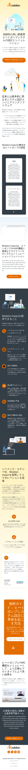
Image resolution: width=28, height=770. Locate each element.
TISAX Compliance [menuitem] (14, 766)
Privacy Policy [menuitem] (14, 763)
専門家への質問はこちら (13, 738)
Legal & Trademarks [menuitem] (14, 760)
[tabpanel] (14, 184)
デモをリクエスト (14, 276)
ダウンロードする (15, 639)
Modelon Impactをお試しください (14, 60)
